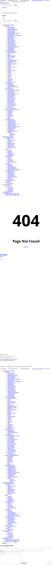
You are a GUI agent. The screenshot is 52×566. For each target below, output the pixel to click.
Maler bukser (10, 408)
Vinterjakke (10, 424)
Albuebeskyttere (11, 518)
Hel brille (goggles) (11, 486)
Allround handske (11, 373)
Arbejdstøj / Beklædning (10, 397)
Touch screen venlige (12, 391)
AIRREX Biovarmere (7, 538)
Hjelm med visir (11, 490)
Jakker (9, 404)
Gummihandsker (11, 380)
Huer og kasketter (11, 402)
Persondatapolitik (3, 255)
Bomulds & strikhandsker (13, 375)
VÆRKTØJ (7, 528)
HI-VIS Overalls (11, 445)
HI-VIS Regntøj (11, 447)
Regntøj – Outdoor (11, 413)
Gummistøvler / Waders (12, 406)
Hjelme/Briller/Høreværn (10, 483)
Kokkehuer (10, 458)
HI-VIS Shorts (10, 448)
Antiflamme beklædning (10, 465)
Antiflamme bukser (11, 466)
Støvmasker (10, 511)
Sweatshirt (10, 418)
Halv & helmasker (11, 512)
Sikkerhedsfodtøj (8, 429)
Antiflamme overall (11, 471)
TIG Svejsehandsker (12, 389)
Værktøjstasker (11, 500)
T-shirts (9, 422)
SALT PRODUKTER (7, 530)
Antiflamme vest (11, 475)
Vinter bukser (10, 425)
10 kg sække (10, 532)
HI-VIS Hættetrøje (11, 441)
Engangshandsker (11, 377)
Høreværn (10, 487)
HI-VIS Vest (10, 453)
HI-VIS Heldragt (11, 438)
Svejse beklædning (11, 416)
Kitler (9, 463)
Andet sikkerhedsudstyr (10, 516)
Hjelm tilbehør (10, 491)
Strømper (9, 433)
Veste (9, 423)
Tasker (6, 495)
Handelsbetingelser (4, 254)
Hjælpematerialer (11, 521)
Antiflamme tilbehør (12, 473)
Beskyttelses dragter (12, 401)
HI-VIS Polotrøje (11, 446)
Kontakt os (5, 543)
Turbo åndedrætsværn (12, 513)
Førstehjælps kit (11, 520)
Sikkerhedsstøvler (11, 431)
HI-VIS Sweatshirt (11, 449)
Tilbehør (9, 426)
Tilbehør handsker (11, 396)
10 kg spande (10, 534)
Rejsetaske (10, 496)
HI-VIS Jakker (11, 442)
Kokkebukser (10, 457)
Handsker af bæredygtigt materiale (14, 381)
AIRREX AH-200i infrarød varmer (12, 539)
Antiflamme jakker (11, 469)
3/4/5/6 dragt (10, 505)
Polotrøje (9, 411)
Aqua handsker (11, 374)
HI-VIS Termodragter (12, 450)
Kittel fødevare (11, 461)
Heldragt (9, 464)
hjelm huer (10, 488)
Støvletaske (10, 498)
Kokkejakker (10, 456)
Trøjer (9, 419)
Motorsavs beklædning (12, 409)
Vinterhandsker (11, 394)
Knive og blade (11, 529)
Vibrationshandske (11, 393)
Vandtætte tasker (11, 499)
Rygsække (10, 497)
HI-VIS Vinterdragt (11, 454)
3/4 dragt (9, 504)
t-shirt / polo (10, 462)
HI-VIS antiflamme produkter (13, 435)
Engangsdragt (10, 506)
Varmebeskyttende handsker (13, 392)
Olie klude (10, 524)
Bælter (9, 400)
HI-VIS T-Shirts (11, 451)
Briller (9, 484)
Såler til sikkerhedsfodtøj (13, 432)
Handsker (7, 372)
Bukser (9, 399)
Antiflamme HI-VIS (12, 467)
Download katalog (11, 427)
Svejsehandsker (11, 388)
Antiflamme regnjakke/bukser (13, 472)
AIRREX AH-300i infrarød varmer (12, 540)
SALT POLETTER (9, 537)
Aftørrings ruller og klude (10, 526)
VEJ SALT (7, 531)
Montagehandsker (11, 383)
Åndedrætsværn (8, 510)
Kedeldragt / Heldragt (12, 407)
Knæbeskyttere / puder (12, 522)
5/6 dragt (9, 503)
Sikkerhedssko (10, 430)
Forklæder (10, 459)
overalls (9, 410)
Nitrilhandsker (10, 384)
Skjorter (9, 414)
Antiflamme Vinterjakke (12, 476)
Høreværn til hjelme (12, 492)
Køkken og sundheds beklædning (12, 455)
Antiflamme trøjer (11, 474)
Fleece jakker (10, 405)
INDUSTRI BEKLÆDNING (9, 370)
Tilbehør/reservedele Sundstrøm (14, 515)
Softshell (9, 417)
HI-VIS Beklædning (9, 434)
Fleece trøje (10, 421)
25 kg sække (10, 536)
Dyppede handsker (11, 376)
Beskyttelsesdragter (9, 502)
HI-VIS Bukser (11, 437)
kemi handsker (10, 382)
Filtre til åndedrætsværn (12, 514)
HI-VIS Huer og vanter (12, 439)
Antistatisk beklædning (12, 398)
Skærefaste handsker (12, 386)
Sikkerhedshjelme (11, 489)
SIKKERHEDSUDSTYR (8, 482)
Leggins (11, 479)
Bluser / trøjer (13, 480)
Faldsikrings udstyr (11, 519)
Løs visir (9, 494)
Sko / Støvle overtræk (12, 507)
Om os (1, 256)
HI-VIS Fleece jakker (12, 443)
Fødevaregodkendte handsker (13, 378)
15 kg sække (10, 535)
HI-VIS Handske (11, 440)
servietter (9, 527)
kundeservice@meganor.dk (37, 0)
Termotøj (9, 478)
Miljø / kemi (10, 523)
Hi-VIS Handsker (11, 385)
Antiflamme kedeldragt (12, 470)
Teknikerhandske (11, 390)
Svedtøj (9, 415)
